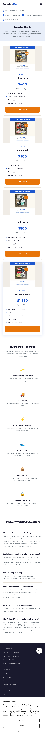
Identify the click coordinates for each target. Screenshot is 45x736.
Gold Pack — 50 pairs (11, 660)
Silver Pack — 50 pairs (11, 656)
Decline (21, 726)
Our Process (7, 677)
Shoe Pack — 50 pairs (11, 653)
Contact (6, 681)
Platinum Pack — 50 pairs (12, 663)
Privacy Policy (34, 715)
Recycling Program (9, 684)
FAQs (4, 695)
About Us (6, 674)
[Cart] (35, 4)
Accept (21, 720)
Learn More (22, 110)
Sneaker (11, 4)
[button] (39, 651)
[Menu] (40, 4)
